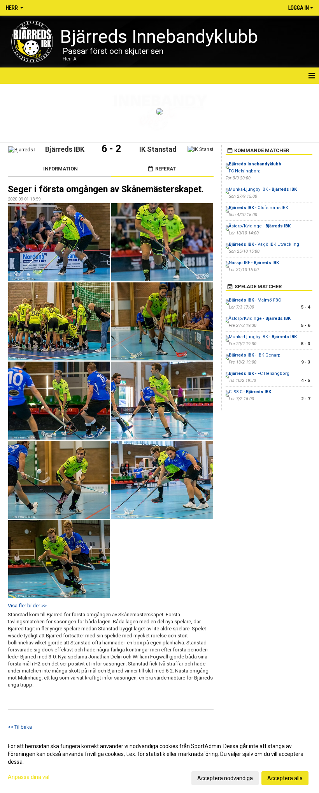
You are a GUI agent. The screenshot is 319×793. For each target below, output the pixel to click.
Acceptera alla (285, 778)
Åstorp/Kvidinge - (260, 226)
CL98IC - (250, 391)
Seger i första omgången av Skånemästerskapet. (106, 189)
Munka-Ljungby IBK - (263, 189)
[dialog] (159, 762)
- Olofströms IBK (258, 207)
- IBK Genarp (254, 355)
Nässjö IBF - (254, 262)
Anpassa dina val (28, 777)
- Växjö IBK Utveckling (264, 244)
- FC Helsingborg (259, 373)
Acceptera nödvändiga (225, 778)
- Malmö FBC (255, 300)
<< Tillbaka (20, 727)
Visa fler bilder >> (27, 605)
